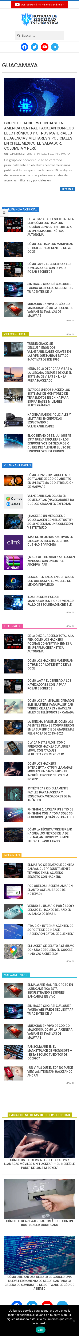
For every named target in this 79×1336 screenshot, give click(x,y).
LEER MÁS (67, 189)
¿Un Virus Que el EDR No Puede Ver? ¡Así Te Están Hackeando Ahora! (50, 1071)
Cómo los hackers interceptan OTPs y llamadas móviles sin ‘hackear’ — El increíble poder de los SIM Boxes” (50, 771)
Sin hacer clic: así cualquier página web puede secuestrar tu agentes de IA (50, 287)
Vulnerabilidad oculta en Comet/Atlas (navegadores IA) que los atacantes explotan (50, 499)
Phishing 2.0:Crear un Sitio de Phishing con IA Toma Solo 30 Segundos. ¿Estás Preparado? (50, 813)
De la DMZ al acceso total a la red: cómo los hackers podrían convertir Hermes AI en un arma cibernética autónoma (50, 227)
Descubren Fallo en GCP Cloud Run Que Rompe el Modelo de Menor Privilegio (50, 580)
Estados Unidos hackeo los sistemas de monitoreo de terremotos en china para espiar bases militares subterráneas (48, 397)
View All (71, 320)
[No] (74, 1321)
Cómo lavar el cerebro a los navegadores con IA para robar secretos (49, 267)
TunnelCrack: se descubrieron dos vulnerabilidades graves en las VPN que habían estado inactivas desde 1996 (49, 351)
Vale (40, 1329)
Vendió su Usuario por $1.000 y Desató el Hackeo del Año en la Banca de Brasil (50, 909)
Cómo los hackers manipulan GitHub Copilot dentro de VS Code (50, 247)
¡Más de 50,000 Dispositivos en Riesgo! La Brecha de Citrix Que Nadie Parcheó (50, 540)
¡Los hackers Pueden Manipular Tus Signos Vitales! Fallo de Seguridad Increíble (50, 600)
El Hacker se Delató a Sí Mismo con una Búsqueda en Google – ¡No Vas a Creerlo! (50, 949)
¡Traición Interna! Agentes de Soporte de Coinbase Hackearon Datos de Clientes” (50, 929)
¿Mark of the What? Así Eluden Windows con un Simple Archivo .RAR (51, 560)
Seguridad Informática (56, 153)
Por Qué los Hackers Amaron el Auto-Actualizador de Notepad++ (50, 889)
